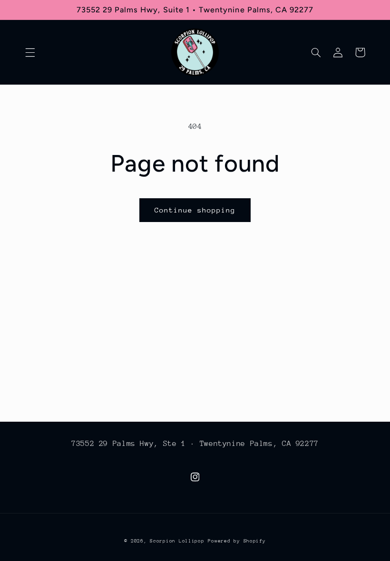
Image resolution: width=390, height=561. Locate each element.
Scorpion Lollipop (177, 541)
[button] (30, 52)
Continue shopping (195, 210)
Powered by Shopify (236, 541)
